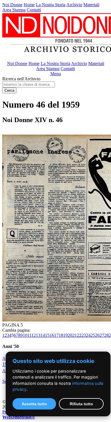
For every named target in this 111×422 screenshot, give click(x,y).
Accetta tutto (34, 404)
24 (88, 335)
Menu (55, 73)
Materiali (91, 4)
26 (97, 335)
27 (102, 335)
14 (42, 335)
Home (29, 4)
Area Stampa (14, 9)
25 (93, 335)
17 (56, 335)
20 (70, 335)
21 (74, 335)
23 (83, 335)
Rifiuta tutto (81, 404)
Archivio (74, 4)
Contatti (34, 9)
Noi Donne (12, 4)
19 (65, 335)
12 (33, 335)
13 (38, 335)
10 (25, 335)
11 (29, 335)
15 (47, 335)
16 (52, 335)
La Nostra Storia (50, 4)
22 (79, 335)
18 (61, 335)
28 (106, 335)
